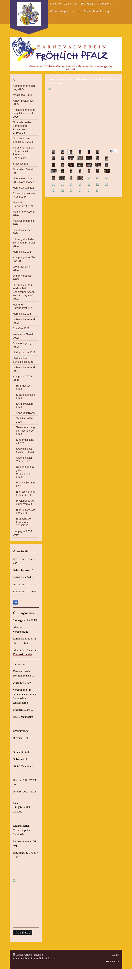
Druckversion (24, 954)
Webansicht (112, 961)
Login (115, 954)
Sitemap (38, 954)
